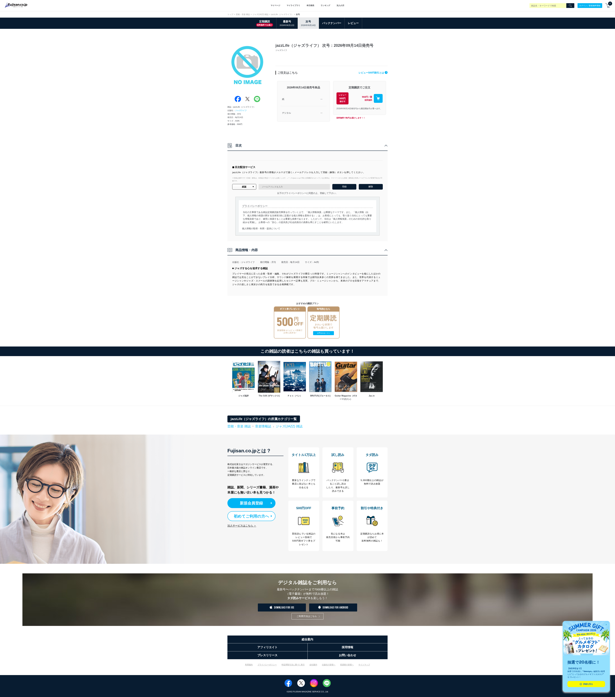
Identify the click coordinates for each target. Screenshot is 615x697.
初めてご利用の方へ (251, 516)
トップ (230, 14)
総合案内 (307, 639)
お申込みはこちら (323, 333)
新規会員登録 (251, 503)
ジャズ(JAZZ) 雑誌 (260, 14)
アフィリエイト (267, 647)
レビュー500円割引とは (373, 72)
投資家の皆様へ (347, 665)
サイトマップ (364, 665)
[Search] (570, 5)
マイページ (275, 5)
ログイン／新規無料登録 (589, 5)
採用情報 (347, 647)
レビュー (353, 23)
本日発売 (310, 5)
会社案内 (313, 665)
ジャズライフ (241, 110)
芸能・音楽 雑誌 (243, 14)
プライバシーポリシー (267, 665)
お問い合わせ (347, 655)
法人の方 (340, 5)
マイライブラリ (293, 5)
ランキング (325, 5)
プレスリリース (267, 655)
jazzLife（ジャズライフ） (282, 14)
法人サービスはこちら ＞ (241, 525)
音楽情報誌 (263, 426)
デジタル (286, 113)
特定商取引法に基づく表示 (293, 665)
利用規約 (249, 665)
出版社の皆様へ (328, 665)
